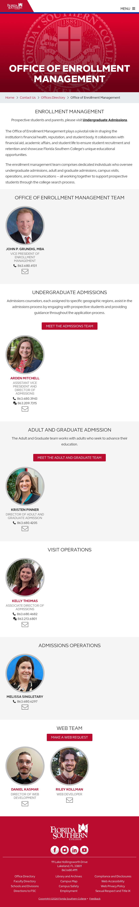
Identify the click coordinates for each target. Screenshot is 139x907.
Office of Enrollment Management (95, 97)
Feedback (95, 898)
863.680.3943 (26, 398)
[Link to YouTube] (84, 850)
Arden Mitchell (24, 378)
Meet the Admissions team (69, 326)
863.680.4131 (27, 265)
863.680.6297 (26, 701)
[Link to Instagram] (64, 850)
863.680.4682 (27, 614)
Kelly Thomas (25, 601)
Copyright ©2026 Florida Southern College (62, 898)
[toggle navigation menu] (128, 9)
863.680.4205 (26, 523)
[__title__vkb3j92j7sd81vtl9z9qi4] (69, 839)
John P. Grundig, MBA (25, 249)
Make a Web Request (69, 737)
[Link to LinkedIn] (74, 850)
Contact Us (28, 97)
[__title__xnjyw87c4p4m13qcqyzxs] (15, 6)
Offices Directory (53, 97)
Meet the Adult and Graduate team (69, 458)
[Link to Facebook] (55, 850)
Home (9, 97)
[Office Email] (25, 271)
